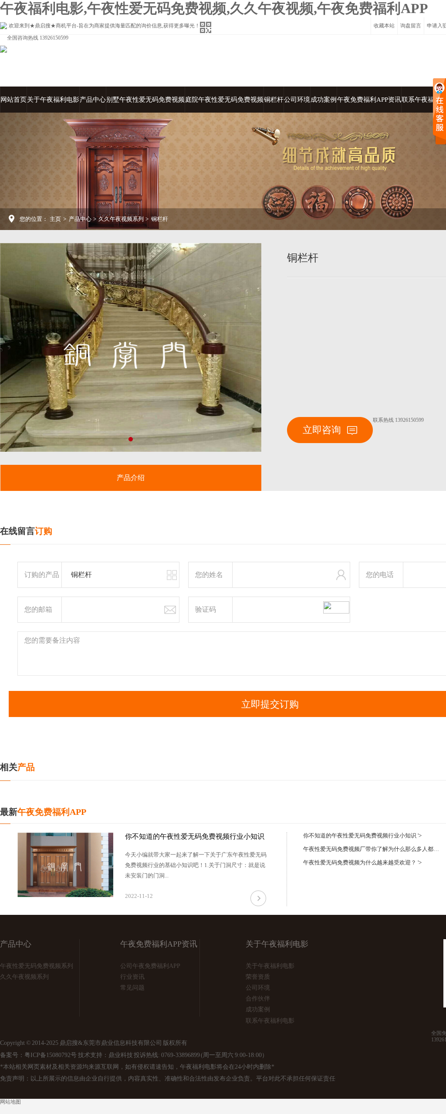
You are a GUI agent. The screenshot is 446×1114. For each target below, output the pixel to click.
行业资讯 (132, 977)
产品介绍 (131, 477)
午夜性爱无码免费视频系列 (36, 966)
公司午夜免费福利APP (150, 966)
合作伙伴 (258, 998)
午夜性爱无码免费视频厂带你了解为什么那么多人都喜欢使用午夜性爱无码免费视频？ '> (373, 849)
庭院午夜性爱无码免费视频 (224, 99)
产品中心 (93, 99)
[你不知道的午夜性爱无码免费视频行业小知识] (65, 864)
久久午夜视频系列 (121, 219)
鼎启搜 (43, 26)
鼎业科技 (120, 1055)
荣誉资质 (258, 977)
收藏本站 (384, 26)
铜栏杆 (274, 99)
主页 (55, 219)
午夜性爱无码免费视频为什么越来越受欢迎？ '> (362, 862)
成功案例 (324, 99)
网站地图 (10, 1102)
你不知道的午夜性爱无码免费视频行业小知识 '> (362, 835)
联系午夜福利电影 (270, 1020)
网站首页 (13, 99)
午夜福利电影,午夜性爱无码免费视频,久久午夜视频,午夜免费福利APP (214, 8)
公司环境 (297, 99)
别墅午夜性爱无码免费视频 (145, 99)
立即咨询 (323, 429)
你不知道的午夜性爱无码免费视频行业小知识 (194, 836)
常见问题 (132, 987)
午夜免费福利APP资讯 (369, 99)
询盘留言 (410, 26)
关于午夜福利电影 (53, 99)
